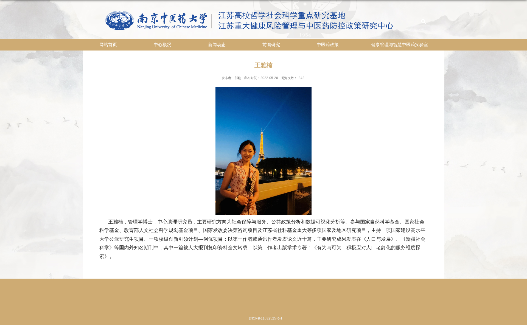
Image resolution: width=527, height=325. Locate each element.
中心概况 (162, 44)
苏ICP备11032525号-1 (265, 318)
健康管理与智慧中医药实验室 (399, 44)
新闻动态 (217, 44)
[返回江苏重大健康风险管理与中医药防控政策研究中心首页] (259, 9)
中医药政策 (328, 44)
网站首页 (108, 44)
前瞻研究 (271, 44)
